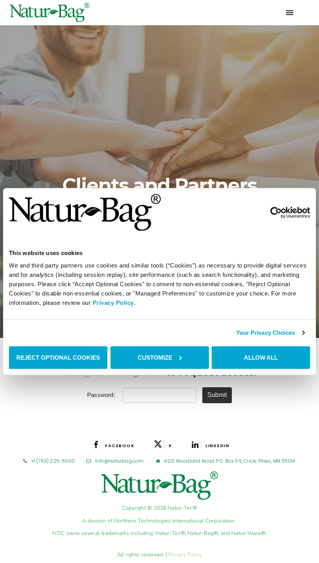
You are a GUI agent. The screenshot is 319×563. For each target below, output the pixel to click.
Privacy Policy (113, 302)
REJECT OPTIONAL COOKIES (58, 357)
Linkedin (217, 445)
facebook (120, 445)
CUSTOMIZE (155, 357)
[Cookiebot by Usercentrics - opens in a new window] (276, 212)
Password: (102, 395)
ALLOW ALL (261, 357)
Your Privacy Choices (265, 332)
